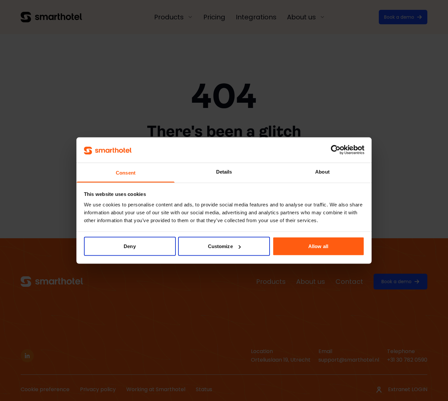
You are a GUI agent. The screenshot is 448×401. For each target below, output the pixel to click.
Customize (220, 246)
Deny (129, 246)
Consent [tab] (125, 172)
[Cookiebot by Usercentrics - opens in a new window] (335, 150)
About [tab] (322, 171)
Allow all (318, 246)
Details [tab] (224, 171)
